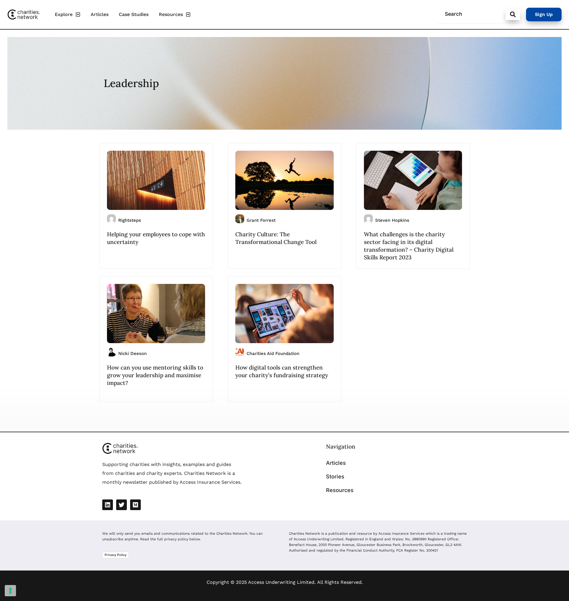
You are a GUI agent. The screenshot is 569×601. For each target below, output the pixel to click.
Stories (335, 476)
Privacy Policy (116, 555)
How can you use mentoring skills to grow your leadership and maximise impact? (155, 375)
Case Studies (133, 14)
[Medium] (135, 504)
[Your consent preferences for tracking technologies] (10, 590)
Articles (99, 14)
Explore (64, 14)
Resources (171, 14)
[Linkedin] (107, 504)
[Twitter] (121, 504)
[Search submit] (513, 14)
